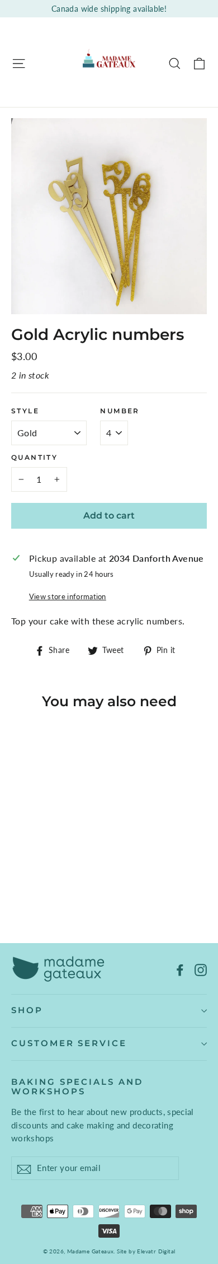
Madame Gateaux (90, 1251)
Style (25, 411)
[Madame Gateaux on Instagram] (201, 969)
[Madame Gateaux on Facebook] (180, 969)
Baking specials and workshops (77, 1087)
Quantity (34, 457)
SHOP (27, 1010)
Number (119, 411)
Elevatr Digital (156, 1251)
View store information (67, 596)
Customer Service (69, 1043)
